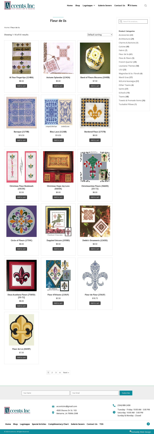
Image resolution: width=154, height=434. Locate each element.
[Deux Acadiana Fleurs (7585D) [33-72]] (21, 275)
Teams (122, 96)
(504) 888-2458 (124, 405)
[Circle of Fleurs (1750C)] (21, 221)
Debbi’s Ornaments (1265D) (95, 240)
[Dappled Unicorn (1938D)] (58, 221)
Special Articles (39, 424)
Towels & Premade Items (130, 100)
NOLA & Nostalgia (127, 81)
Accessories (124, 35)
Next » (66, 372)
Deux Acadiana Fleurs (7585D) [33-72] (21, 296)
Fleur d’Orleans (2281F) (58, 294)
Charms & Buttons (127, 42)
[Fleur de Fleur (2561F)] (95, 275)
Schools (122, 92)
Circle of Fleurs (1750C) (21, 240)
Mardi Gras (124, 77)
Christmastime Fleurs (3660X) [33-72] (95, 187)
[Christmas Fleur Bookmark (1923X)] (21, 166)
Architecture (124, 39)
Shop (15, 424)
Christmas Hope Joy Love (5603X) (58, 187)
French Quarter (126, 62)
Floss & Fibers (125, 58)
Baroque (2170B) (21, 131)
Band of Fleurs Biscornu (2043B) (95, 77)
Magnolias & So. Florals (129, 73)
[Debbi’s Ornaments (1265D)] (95, 221)
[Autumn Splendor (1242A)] (58, 58)
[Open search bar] (146, 5)
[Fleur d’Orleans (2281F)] (58, 275)
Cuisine (122, 46)
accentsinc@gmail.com (66, 406)
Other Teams (125, 85)
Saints (121, 89)
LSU (120, 69)
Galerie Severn (78, 424)
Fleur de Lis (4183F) (21, 349)
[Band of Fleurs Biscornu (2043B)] (95, 58)
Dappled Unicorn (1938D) (58, 240)
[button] (94, 5)
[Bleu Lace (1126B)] (58, 112)
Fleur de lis (124, 54)
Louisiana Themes (127, 66)
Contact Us (92, 424)
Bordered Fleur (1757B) (95, 131)
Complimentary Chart (58, 424)
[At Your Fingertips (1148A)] (21, 58)
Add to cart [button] (21, 86)
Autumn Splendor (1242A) (58, 77)
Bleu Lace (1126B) (58, 131)
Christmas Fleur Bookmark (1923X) (21, 187)
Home (6, 27)
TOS (101, 424)
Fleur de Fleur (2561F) (95, 294)
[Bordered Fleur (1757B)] (95, 112)
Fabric (121, 50)
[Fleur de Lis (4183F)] (21, 329)
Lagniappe (25, 424)
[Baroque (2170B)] (21, 112)
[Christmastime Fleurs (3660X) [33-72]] (95, 166)
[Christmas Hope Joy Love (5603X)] (58, 166)
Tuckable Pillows (126, 104)
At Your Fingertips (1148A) (21, 77)
